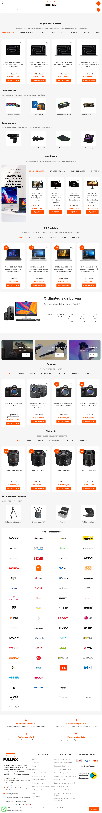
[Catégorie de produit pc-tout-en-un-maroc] (60, 314)
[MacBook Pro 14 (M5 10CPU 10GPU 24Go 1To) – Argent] (63, 50)
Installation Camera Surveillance (65, 776)
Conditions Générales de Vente (43, 786)
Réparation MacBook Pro (63, 763)
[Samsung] (13, 588)
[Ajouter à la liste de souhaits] (20, 43)
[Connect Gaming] (13, 598)
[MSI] (88, 648)
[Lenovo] (63, 618)
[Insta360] (63, 538)
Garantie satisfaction (39, 776)
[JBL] (63, 668)
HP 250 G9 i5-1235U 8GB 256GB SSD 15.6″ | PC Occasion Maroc (13, 269)
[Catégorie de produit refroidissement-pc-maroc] (13, 107)
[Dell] (38, 668)
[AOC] (88, 568)
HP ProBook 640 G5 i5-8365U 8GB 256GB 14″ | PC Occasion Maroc (89, 269)
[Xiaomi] (38, 568)
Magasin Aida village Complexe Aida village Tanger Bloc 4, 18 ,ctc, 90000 (18, 780)
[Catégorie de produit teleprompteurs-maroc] (89, 514)
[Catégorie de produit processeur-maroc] (38, 107)
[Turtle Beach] (63, 698)
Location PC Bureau (61, 786)
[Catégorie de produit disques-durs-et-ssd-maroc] (89, 107)
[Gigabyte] (13, 628)
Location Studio (59, 780)
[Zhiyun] (38, 558)
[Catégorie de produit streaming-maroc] (89, 140)
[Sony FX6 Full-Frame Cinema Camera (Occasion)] (38, 391)
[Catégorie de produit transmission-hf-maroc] (38, 514)
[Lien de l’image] (87, 775)
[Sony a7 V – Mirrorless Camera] (13, 391)
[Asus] (88, 698)
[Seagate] (88, 678)
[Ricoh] (38, 678)
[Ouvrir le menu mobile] (2, 3)
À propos (35, 763)
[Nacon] (88, 628)
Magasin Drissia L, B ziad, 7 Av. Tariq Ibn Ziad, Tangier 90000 (17, 788)
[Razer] (63, 548)
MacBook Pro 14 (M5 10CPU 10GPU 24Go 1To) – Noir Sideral (13, 64)
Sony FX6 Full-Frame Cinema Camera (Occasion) (38, 405)
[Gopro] (38, 548)
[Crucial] (88, 608)
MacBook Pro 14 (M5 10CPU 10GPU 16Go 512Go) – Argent (38, 64)
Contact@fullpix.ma (12, 793)
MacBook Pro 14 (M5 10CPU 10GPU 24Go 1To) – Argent (63, 64)
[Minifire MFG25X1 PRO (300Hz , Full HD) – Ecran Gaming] (37, 185)
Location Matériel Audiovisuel (64, 783)
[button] (13, 80)
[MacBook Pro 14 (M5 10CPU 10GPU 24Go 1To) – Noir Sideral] (13, 50)
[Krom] (13, 618)
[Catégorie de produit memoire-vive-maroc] (63, 107)
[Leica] (38, 658)
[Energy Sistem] (63, 588)
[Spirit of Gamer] (88, 588)
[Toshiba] (13, 568)
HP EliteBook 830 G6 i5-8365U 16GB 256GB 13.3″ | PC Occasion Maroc (63, 269)
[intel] (88, 668)
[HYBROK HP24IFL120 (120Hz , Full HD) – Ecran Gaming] (74, 185)
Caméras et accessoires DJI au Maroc (64, 794)
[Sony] (13, 538)
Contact (35, 769)
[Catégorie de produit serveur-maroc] (49, 313)
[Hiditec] (63, 558)
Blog (34, 766)
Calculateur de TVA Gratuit (63, 790)
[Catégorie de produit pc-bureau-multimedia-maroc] (95, 316)
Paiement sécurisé (38, 783)
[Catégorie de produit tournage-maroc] (63, 514)
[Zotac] (88, 638)
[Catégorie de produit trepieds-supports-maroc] (13, 514)
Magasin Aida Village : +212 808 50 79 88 (18, 797)
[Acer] (63, 648)
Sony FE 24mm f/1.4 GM (13, 470)
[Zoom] (63, 598)
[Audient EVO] (13, 698)
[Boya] (63, 628)
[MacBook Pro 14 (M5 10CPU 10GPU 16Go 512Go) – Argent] (38, 50)
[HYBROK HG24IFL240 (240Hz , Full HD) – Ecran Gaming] (55, 185)
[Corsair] (13, 548)
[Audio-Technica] (38, 628)
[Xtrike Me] (38, 598)
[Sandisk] (38, 588)
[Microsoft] (63, 658)
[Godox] (13, 658)
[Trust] (88, 688)
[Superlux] (88, 598)
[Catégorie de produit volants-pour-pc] (38, 140)
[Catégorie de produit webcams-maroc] (13, 140)
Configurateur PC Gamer (63, 769)
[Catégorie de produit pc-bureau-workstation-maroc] (72, 316)
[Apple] (13, 688)
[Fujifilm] (63, 608)
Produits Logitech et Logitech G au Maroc (64, 799)
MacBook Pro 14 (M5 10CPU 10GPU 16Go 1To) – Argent (89, 64)
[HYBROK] (13, 608)
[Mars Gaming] (13, 648)
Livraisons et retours (39, 780)
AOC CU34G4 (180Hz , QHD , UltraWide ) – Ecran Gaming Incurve (92, 198)
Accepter (94, 809)
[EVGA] (38, 638)
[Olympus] (38, 608)
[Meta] (63, 568)
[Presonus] (63, 578)
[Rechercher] (98, 10)
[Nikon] (88, 538)
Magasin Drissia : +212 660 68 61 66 (16, 801)
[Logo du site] (51, 3)
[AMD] (88, 558)
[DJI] (38, 698)
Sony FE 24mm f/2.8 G (63, 470)
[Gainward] (88, 548)
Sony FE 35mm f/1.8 (88, 470)
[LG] (88, 618)
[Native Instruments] (13, 558)
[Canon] (38, 648)
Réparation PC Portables (62, 759)
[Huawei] (38, 578)
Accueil (34, 759)
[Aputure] (63, 678)
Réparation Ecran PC (61, 766)
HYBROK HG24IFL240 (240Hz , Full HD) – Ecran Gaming (56, 198)
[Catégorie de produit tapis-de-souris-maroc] (63, 140)
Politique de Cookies (39, 790)
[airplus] (88, 658)
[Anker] (13, 678)
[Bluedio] (63, 688)
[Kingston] (38, 538)
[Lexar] (13, 638)
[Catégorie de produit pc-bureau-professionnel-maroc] (84, 316)
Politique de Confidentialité (41, 773)
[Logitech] (63, 638)
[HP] (38, 618)
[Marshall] (88, 578)
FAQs (34, 793)
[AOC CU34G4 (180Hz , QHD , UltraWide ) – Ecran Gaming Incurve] (92, 185)
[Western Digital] (13, 707)
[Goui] (13, 668)
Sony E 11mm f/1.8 (38, 470)
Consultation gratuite (61, 773)
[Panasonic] (38, 688)
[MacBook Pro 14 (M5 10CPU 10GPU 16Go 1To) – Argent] (89, 50)
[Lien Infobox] (76, 724)
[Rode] (13, 578)
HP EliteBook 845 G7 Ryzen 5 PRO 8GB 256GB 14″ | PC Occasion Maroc (38, 269)
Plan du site (36, 797)
